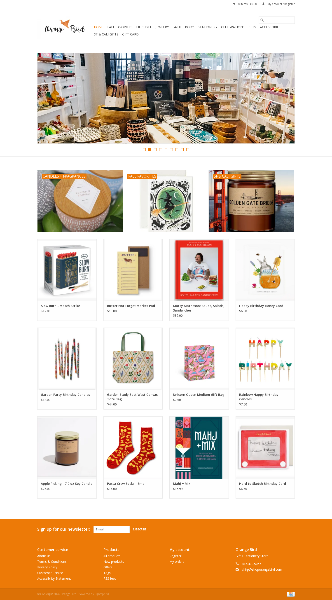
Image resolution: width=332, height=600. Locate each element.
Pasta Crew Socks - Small (126, 483)
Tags (107, 573)
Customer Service (50, 573)
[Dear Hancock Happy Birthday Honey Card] (265, 270)
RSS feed (110, 578)
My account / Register (281, 4)
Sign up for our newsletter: (63, 529)
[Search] (262, 20)
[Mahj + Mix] (199, 447)
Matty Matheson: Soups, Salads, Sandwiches (198, 308)
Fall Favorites (119, 27)
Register (175, 556)
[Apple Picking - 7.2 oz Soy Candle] (67, 447)
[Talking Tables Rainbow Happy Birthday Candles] (265, 359)
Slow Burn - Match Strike (60, 306)
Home (98, 27)
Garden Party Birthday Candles (65, 394)
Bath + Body (183, 27)
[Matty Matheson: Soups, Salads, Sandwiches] (199, 270)
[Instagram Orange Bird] (291, 529)
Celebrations (233, 27)
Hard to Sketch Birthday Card (262, 483)
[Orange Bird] (65, 27)
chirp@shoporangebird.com (262, 569)
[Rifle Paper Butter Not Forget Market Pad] (133, 270)
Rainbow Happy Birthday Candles (258, 396)
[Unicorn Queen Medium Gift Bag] (199, 359)
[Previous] (46, 99)
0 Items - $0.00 (247, 4)
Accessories (270, 27)
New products (113, 561)
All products (112, 556)
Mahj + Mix (181, 483)
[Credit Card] (290, 594)
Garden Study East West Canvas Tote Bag (132, 396)
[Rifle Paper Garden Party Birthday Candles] (67, 359)
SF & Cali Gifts (106, 34)
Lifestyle (144, 27)
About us (43, 556)
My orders (176, 561)
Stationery (207, 27)
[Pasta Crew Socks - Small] (133, 447)
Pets (252, 27)
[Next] (286, 99)
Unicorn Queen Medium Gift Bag (198, 394)
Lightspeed (102, 594)
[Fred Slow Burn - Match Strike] (67, 270)
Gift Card (130, 34)
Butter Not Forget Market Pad (131, 306)
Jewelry (162, 27)
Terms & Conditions (52, 561)
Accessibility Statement (54, 578)
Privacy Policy (47, 567)
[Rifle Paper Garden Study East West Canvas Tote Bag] (133, 359)
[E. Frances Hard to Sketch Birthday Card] (265, 447)
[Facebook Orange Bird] (283, 529)
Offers (107, 567)
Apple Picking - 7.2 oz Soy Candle (66, 483)
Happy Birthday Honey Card (261, 306)
